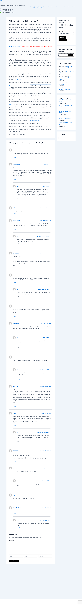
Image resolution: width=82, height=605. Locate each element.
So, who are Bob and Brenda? (31, 6)
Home (5, 6)
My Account (46, 7)
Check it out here (18, 79)
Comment (11, 540)
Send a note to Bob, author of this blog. (15, 6)
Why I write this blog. (38, 7)
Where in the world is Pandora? (71, 6)
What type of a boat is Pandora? (56, 6)
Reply (15, 157)
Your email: (61, 31)
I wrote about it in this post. (33, 120)
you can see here (26, 88)
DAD (14, 207)
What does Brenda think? (43, 6)
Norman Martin (16, 220)
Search (70, 55)
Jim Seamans (16, 253)
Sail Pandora (3, 0)
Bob (17, 236)
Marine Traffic (20, 59)
